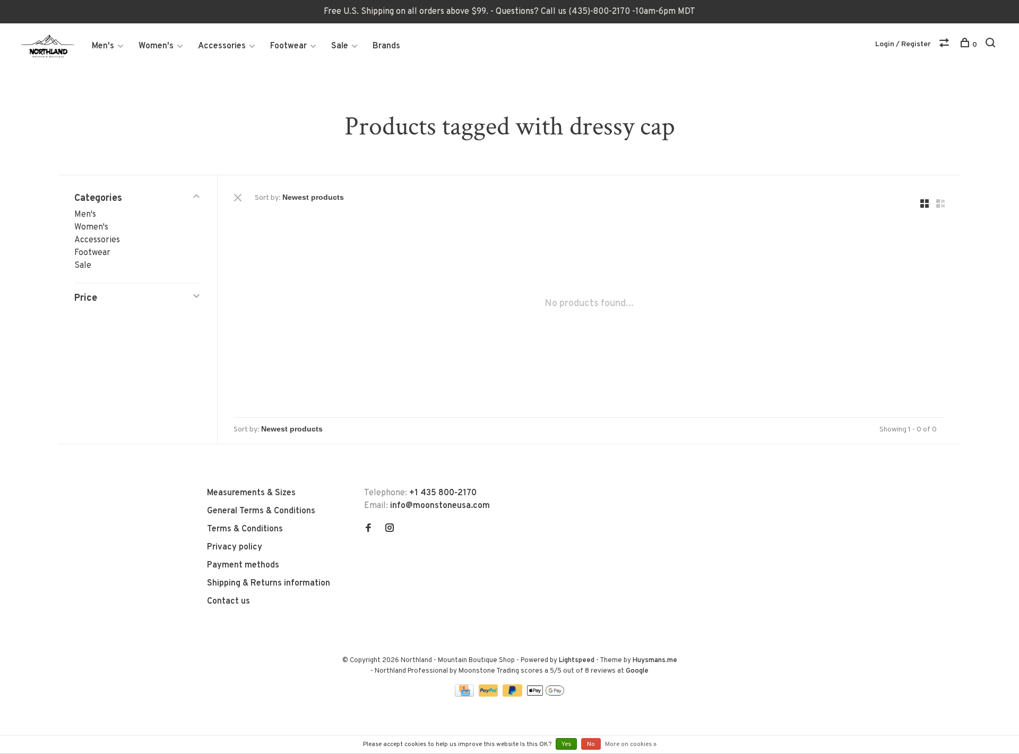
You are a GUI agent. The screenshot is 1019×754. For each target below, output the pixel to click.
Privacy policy (234, 547)
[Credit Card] (465, 694)
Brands (386, 46)
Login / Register (903, 44)
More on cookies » (631, 744)
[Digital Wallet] (545, 694)
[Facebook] (368, 529)
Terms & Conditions (245, 529)
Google (637, 671)
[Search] (992, 44)
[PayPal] (489, 694)
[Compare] (945, 44)
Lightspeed (576, 660)
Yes (566, 744)
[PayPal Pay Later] (513, 694)
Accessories (222, 46)
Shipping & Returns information (268, 583)
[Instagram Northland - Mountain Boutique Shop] (389, 529)
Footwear (288, 46)
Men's (103, 46)
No (591, 744)
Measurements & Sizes (251, 493)
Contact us (228, 601)
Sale (339, 46)
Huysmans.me (655, 660)
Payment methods (243, 565)
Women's (156, 46)
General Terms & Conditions (261, 511)
